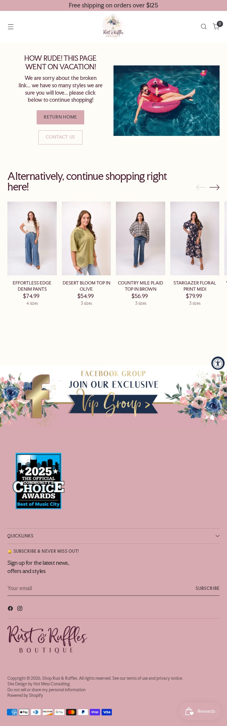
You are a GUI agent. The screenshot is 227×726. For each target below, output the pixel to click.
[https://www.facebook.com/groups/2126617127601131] (113, 396)
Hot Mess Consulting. (52, 683)
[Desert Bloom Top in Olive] (86, 238)
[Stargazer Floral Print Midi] (195, 238)
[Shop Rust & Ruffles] (113, 26)
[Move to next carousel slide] (215, 187)
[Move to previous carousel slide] (201, 187)
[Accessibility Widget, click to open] (218, 363)
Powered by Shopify (25, 695)
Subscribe (208, 588)
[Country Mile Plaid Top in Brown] (140, 238)
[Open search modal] (204, 27)
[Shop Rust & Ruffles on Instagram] (20, 609)
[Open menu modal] (10, 27)
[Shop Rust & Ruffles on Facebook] (10, 609)
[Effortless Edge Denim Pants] (32, 238)
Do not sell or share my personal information (46, 689)
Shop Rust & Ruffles (59, 678)
